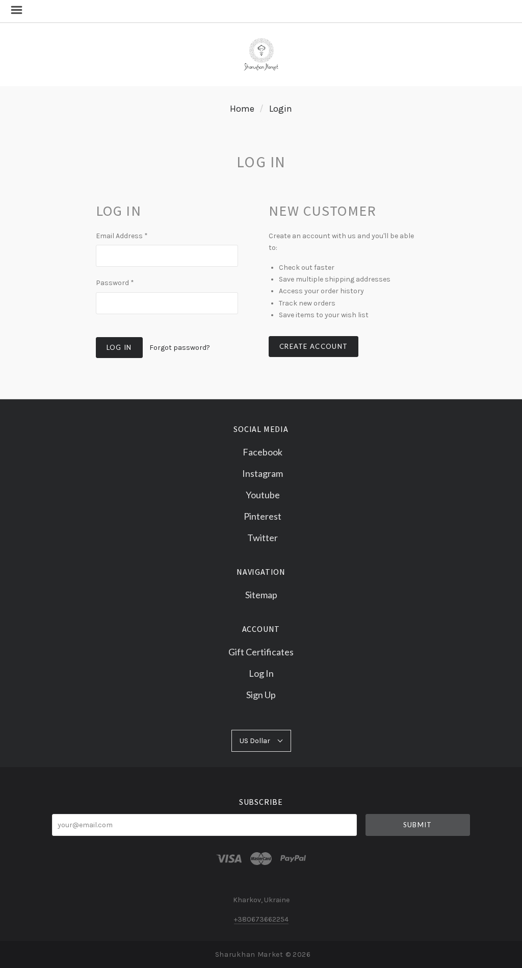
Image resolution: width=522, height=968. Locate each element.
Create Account (313, 346)
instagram (262, 473)
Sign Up (261, 694)
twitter (262, 537)
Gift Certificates (261, 651)
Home (242, 108)
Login (280, 108)
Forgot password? (179, 347)
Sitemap (261, 594)
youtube (263, 494)
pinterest (262, 516)
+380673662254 (261, 919)
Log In (261, 673)
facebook (262, 451)
